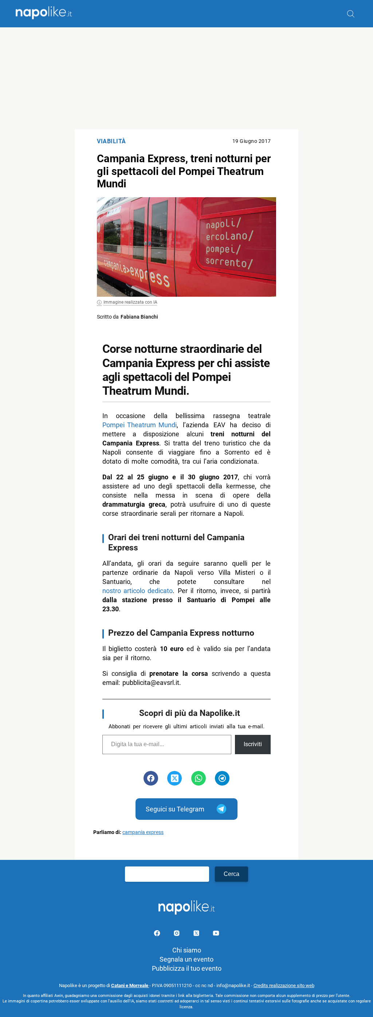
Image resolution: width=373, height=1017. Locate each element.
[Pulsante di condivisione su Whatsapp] (198, 778)
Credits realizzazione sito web (284, 985)
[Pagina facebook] (158, 934)
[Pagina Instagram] (177, 934)
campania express (143, 832)
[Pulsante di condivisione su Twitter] (174, 778)
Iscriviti (253, 744)
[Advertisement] (186, 78)
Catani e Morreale (130, 985)
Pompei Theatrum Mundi (139, 425)
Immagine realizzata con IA (130, 302)
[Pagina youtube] (216, 934)
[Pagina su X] (197, 934)
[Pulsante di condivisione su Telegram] (222, 778)
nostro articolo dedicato (137, 591)
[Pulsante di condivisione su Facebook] (151, 778)
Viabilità (111, 141)
